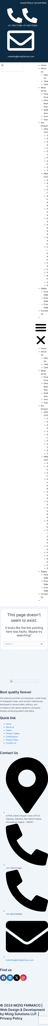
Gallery (44, 288)
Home (43, 65)
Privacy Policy (11, 1018)
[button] (41, 334)
